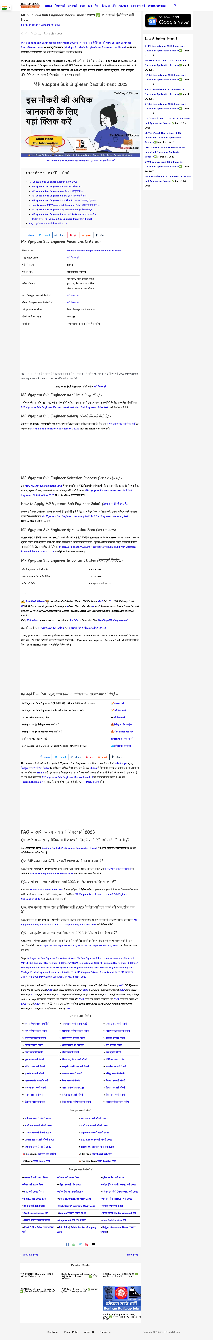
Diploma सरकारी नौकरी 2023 (95, 1132)
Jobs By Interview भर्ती (114, 1220)
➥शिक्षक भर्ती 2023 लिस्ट (68, 1177)
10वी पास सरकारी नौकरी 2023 (38, 1125)
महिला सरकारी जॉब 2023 (70, 1184)
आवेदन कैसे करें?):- (116, 503)
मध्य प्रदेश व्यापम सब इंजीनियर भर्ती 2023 (51, 635)
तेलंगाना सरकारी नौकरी (35, 1101)
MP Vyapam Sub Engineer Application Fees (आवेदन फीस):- (62, 209)
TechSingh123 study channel (112, 620)
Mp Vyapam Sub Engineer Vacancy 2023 (65, 516)
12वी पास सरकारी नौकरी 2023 (94, 1125)
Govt (100, 601)
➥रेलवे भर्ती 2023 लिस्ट (32, 1184)
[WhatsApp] (73, 1244)
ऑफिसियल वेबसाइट (122, 745)
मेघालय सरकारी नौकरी (115, 1080)
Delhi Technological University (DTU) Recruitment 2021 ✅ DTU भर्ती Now (79, 1276)
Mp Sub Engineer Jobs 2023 (93, 407)
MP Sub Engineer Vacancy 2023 (110, 516)
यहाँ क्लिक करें (73, 257)
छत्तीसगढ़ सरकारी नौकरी (35, 1037)
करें (122, 738)
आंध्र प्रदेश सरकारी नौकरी (73, 1037)
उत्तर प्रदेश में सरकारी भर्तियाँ (36, 1023)
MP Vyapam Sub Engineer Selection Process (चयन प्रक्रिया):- (64, 200)
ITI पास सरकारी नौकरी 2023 (38, 1132)
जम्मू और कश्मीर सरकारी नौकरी (75, 1066)
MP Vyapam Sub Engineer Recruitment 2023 (48, 42)
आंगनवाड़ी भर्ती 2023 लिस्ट (36, 1177)
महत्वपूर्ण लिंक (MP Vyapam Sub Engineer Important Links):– (63, 218)
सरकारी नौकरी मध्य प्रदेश (72, 1087)
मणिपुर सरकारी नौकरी (115, 1073)
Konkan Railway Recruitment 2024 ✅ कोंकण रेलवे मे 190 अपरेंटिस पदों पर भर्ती (122, 1316)
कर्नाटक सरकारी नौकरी (72, 1073)
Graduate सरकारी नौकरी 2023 (39, 1139)
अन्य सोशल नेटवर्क (40, 768)
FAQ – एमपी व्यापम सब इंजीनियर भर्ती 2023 (48, 223)
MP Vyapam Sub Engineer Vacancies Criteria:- (57, 186)
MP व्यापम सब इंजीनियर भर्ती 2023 (109, 373)
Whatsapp (121, 763)
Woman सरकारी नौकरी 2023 (72, 1212)
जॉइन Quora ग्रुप (41, 1160)
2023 (121, 985)
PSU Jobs (64, 1227)
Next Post (134, 1254)
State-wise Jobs (51, 628)
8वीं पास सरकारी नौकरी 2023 (94, 1118)
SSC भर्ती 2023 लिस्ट (34, 1191)
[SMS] (93, 1244)
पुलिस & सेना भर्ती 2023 (113, 1177)
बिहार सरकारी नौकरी (34, 1052)
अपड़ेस (123, 724)
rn (93, 606)
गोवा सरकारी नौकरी (70, 1052)
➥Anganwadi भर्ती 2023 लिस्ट (71, 1220)
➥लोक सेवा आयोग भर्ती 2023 (70, 1191)
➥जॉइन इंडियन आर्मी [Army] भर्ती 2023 (118, 1184)
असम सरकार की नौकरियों (73, 1045)
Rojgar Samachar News (115, 1227)
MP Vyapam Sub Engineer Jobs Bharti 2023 (62, 976)
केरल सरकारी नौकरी (71, 1080)
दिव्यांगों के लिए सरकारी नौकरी (37, 1220)
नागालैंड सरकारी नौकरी (116, 1066)
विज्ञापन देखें (119, 703)
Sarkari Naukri (83, 777)
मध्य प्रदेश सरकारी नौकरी (36, 1030)
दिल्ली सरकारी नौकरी (34, 1045)
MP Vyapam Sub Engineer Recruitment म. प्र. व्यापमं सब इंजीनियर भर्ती (80, 160)
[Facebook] (67, 1244)
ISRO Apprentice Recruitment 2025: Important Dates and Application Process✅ (165, 152)
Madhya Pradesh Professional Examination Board (95, 47)
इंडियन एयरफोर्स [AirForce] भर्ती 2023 (120, 1191)
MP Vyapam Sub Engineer (57, 777)
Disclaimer (52, 1332)
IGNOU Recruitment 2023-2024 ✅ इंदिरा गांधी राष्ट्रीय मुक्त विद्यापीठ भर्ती (37, 1290)
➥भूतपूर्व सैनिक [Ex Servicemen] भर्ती (118, 1212)
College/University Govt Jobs (75, 1198)
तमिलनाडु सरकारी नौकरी (72, 1094)
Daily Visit (92, 781)
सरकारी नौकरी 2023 (42, 1118)
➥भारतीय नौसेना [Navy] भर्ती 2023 (116, 1198)
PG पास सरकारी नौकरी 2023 (38, 1146)
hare (94, 768)
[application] (167, 6)
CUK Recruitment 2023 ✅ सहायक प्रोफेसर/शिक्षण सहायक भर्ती (79, 1290)
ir (67, 606)
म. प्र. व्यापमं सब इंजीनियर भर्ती (90, 42)
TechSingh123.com (35, 601)
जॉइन (124, 731)
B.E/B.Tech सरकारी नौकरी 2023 (96, 1139)
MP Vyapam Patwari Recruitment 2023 (98, 972)
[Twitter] (80, 1244)
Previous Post (29, 1254)
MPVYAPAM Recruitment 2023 (43, 485)
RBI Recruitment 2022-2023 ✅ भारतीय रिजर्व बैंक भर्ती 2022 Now (120, 1275)
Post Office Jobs (33, 1227)
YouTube (74, 620)
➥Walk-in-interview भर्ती (35, 1212)
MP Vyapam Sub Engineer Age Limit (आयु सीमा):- (57, 191)
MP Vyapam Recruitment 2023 (104, 490)
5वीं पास (28, 1118)
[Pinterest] (86, 1244)
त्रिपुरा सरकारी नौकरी (115, 1094)
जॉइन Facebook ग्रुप (102, 1153)
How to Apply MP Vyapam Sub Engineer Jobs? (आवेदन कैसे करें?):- (66, 204)
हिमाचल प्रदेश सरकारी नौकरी (74, 1059)
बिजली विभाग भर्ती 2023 (112, 1205)
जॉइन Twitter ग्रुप (107, 1160)
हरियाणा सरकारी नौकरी (34, 1066)
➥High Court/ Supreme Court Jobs (76, 1205)
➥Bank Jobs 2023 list (34, 1198)
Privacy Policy (71, 1332)
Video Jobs (32, 620)
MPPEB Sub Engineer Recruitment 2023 (55, 428)
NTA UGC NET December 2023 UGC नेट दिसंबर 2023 (36, 1275)
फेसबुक (24, 768)
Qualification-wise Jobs (87, 628)
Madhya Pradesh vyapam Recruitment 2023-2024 (90, 546)
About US (89, 1332)
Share (40, 772)
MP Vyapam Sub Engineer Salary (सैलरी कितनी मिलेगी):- (60, 195)
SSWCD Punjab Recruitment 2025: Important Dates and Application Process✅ (163, 137)
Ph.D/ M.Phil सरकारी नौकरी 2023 (97, 1146)
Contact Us (105, 1332)
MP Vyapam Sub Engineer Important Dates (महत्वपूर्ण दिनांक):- (64, 214)
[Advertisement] (80, 351)
